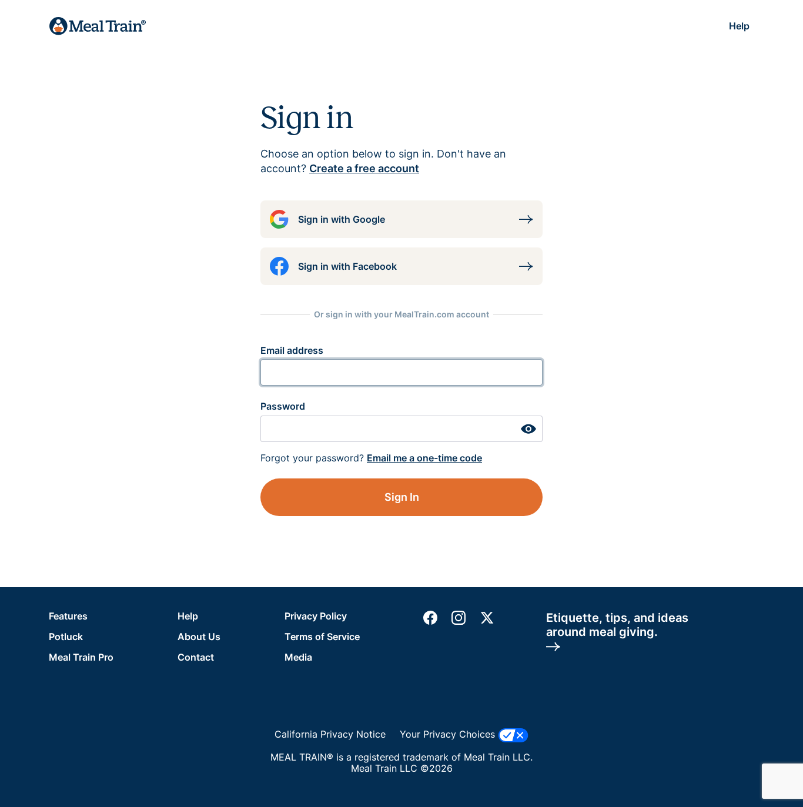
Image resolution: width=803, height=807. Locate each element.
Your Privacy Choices (449, 734)
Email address (291, 350)
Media (298, 657)
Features (68, 616)
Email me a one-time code (424, 458)
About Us (199, 636)
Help (739, 26)
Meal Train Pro (81, 657)
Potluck (66, 636)
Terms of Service (322, 636)
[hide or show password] (528, 429)
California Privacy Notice (330, 734)
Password (282, 406)
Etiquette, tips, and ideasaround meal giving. (617, 625)
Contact (196, 657)
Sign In (401, 497)
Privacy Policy (316, 616)
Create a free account (364, 168)
